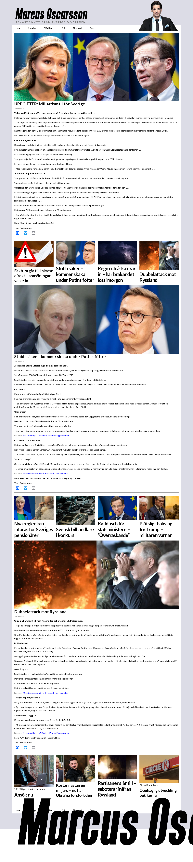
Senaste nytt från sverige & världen (51, 22)
